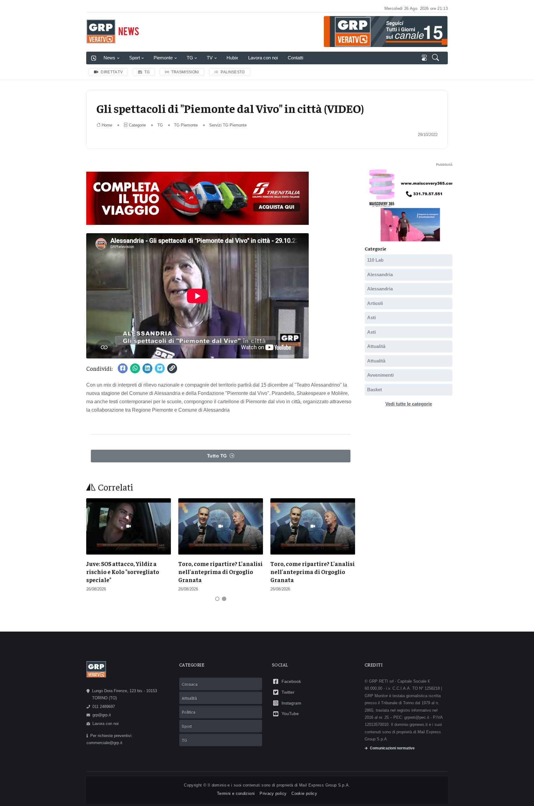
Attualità (376, 346)
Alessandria (380, 274)
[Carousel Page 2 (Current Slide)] (224, 599)
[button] (436, 58)
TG (190, 57)
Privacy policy (273, 793)
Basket (374, 389)
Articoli (375, 303)
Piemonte (163, 57)
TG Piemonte (186, 125)
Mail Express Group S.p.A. (324, 785)
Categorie (137, 125)
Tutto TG (217, 455)
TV (210, 57)
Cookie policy (304, 793)
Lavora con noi (263, 57)
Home (107, 125)
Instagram (291, 703)
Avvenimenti (380, 375)
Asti (371, 317)
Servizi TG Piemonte (228, 125)
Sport (134, 57)
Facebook (291, 681)
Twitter (288, 692)
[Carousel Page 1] (217, 599)
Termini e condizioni (236, 793)
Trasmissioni (185, 72)
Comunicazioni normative (392, 748)
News (109, 57)
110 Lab (375, 260)
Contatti (295, 57)
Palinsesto (233, 72)
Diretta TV (112, 72)
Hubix (232, 57)
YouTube (290, 713)
